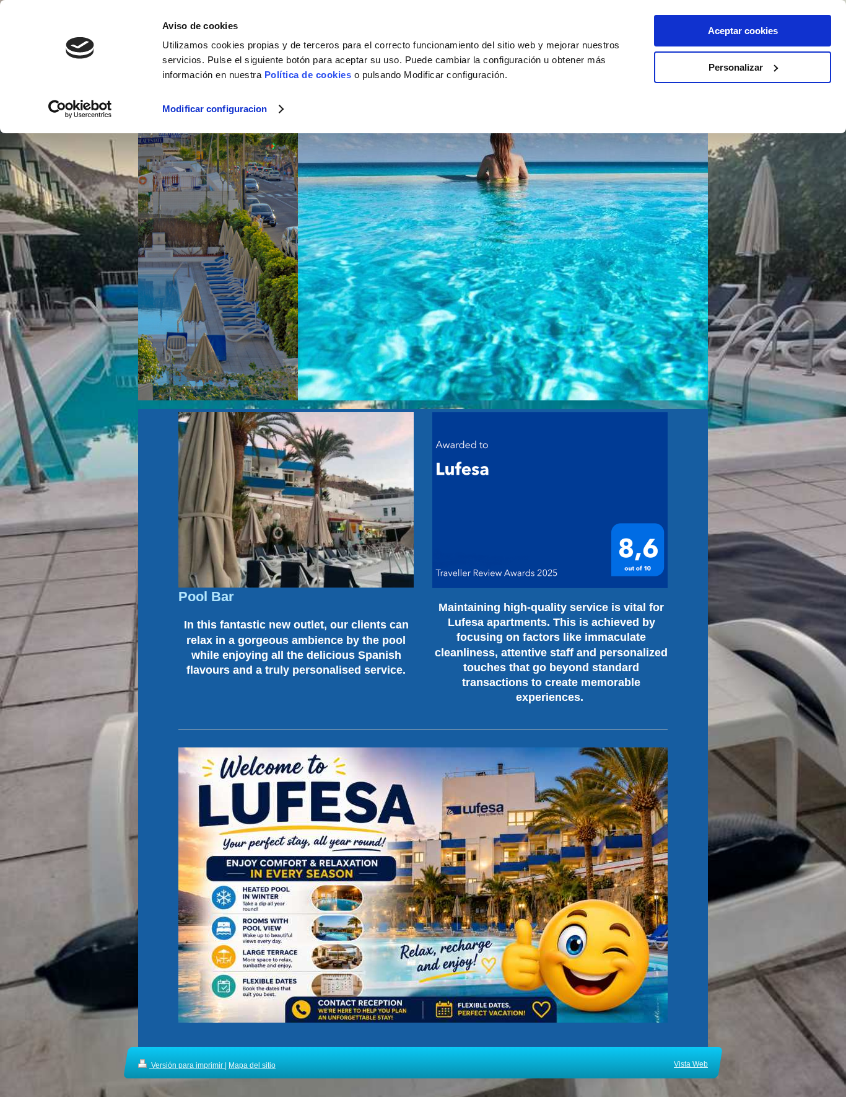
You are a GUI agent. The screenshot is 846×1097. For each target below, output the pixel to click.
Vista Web (691, 1064)
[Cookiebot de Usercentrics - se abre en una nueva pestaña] (80, 109)
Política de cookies (308, 74)
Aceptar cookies (743, 30)
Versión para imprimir (187, 1065)
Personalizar (736, 67)
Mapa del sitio (252, 1065)
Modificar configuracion (214, 109)
